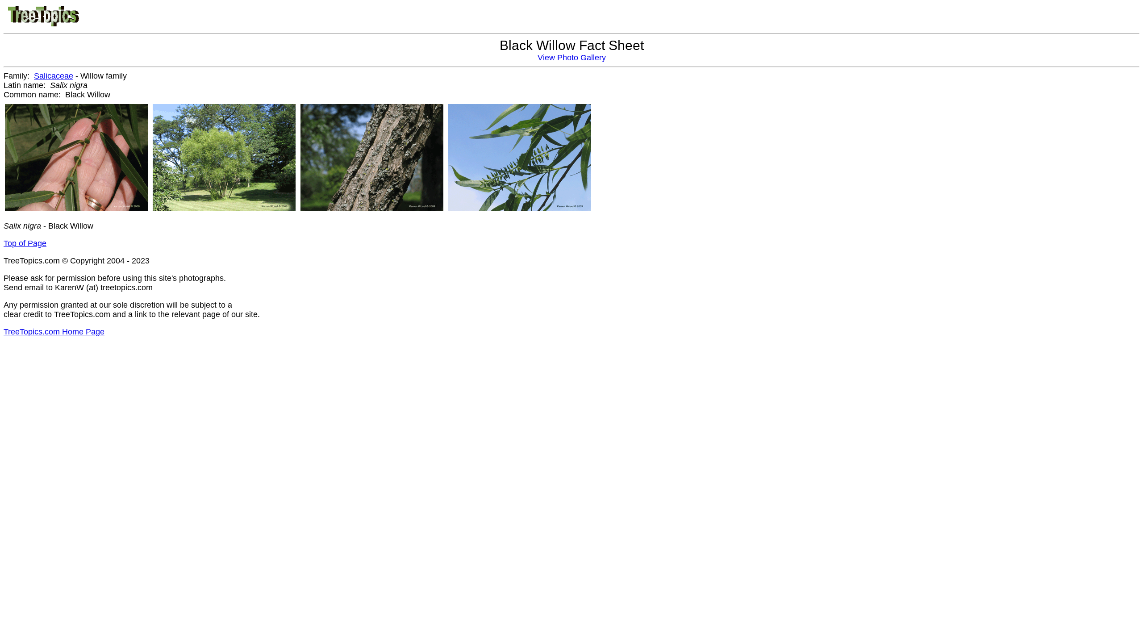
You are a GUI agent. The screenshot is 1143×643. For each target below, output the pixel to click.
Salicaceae (53, 75)
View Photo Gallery (572, 57)
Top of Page (25, 243)
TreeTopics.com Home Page (54, 331)
